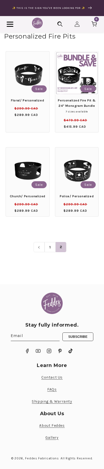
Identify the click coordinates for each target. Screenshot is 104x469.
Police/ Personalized (77, 196)
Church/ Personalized (27, 196)
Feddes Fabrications (42, 458)
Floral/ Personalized (27, 100)
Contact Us (52, 377)
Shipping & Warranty (52, 401)
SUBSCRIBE (77, 337)
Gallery (51, 437)
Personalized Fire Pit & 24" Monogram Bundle (76, 103)
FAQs (52, 389)
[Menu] (10, 24)
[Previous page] (39, 247)
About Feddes (52, 425)
